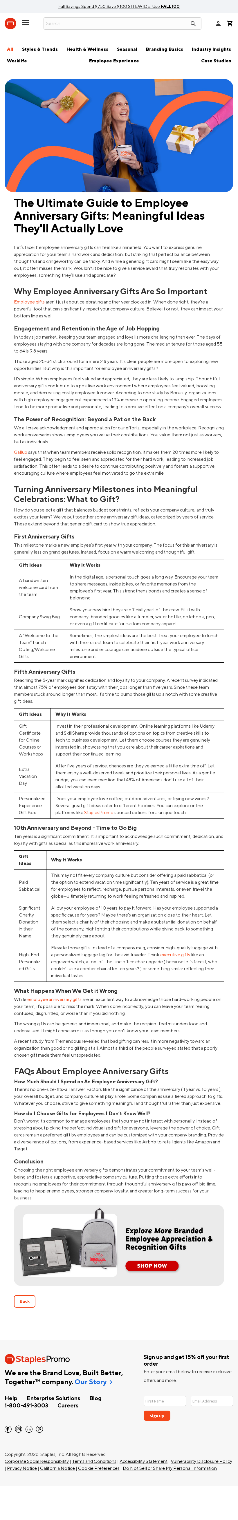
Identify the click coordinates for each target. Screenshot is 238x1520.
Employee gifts (29, 302)
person (218, 23)
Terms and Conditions (94, 1461)
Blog (95, 1398)
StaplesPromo (98, 812)
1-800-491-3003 (26, 1406)
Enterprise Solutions (53, 1398)
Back (25, 1301)
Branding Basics (164, 49)
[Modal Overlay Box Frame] (188, 1404)
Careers (67, 1406)
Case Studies (216, 61)
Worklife (17, 61)
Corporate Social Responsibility (37, 1461)
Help (11, 1398)
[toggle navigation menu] (25, 25)
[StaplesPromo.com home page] (10, 23)
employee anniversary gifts (54, 999)
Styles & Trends (40, 49)
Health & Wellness (87, 49)
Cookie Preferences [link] (99, 1468)
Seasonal (127, 49)
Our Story (91, 1382)
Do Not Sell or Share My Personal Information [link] (170, 1468)
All (10, 49)
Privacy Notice (22, 1468)
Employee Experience (114, 61)
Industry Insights (211, 49)
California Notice (57, 1468)
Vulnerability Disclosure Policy (201, 1461)
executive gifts (175, 954)
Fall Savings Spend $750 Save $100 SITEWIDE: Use (119, 6)
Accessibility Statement (143, 1461)
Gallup (20, 452)
